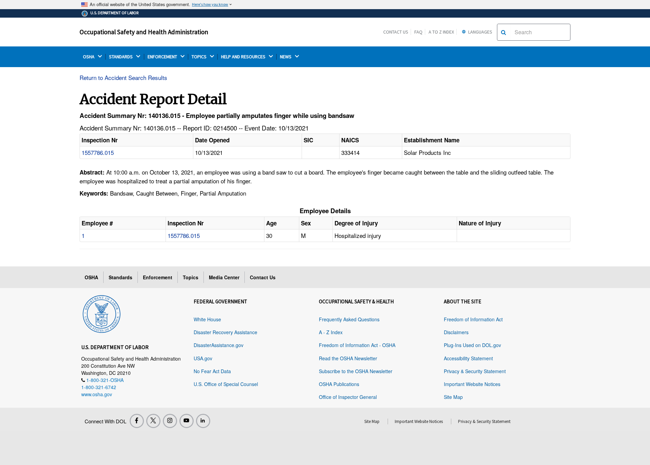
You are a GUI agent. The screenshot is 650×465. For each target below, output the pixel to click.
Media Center (224, 277)
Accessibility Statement (468, 358)
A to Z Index (441, 32)
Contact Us (395, 32)
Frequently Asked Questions (349, 319)
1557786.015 (98, 152)
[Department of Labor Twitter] (153, 421)
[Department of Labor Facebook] (137, 421)
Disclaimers (456, 332)
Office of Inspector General (348, 396)
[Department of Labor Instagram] (170, 421)
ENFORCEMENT (163, 57)
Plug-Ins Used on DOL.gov (472, 345)
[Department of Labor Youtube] (186, 421)
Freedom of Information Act (473, 319)
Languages (479, 32)
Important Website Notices (472, 384)
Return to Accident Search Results (123, 77)
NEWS (286, 57)
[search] (503, 32)
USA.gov (203, 358)
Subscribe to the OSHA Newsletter (355, 371)
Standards (120, 277)
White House (207, 319)
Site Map (453, 396)
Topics (190, 277)
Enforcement (157, 277)
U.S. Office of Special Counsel (226, 384)
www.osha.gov (96, 394)
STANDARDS (121, 57)
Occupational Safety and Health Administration (144, 32)
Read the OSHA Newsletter (348, 358)
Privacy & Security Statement (475, 371)
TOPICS (200, 57)
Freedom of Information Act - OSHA (357, 345)
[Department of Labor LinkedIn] (203, 421)
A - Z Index (331, 332)
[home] (101, 312)
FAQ (418, 32)
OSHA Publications (339, 384)
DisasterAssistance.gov (218, 345)
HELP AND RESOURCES (243, 57)
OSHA (89, 57)
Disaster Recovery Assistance (225, 332)
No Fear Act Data (212, 371)
